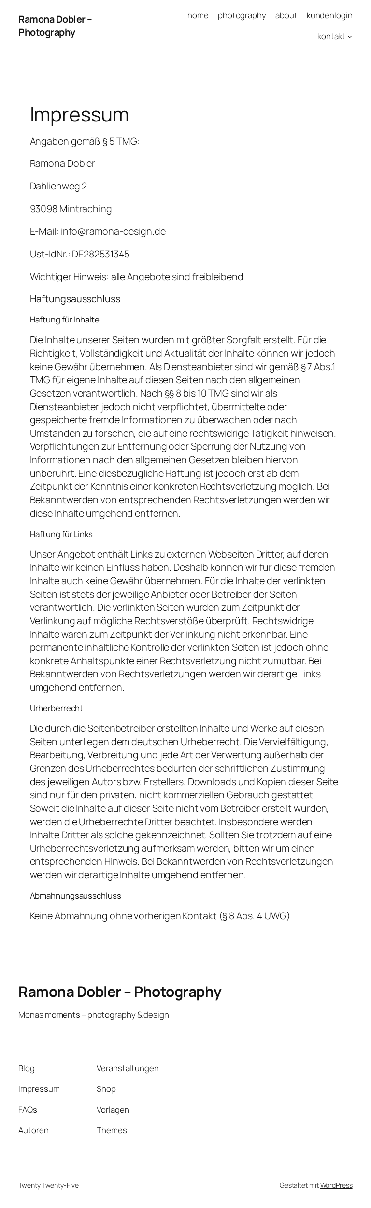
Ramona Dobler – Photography (55, 26)
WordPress (336, 1185)
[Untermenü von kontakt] (349, 36)
